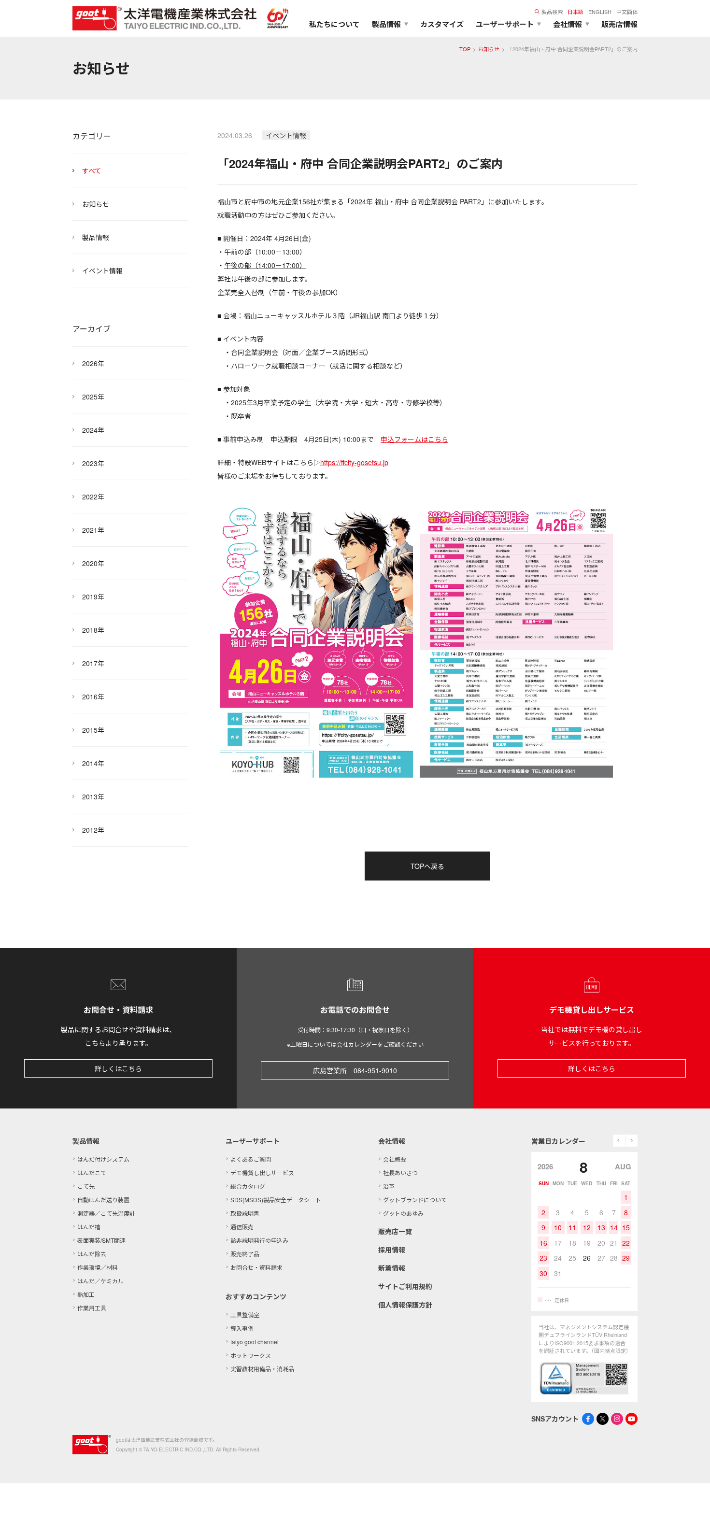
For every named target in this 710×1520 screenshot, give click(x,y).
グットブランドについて (415, 1199)
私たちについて (334, 24)
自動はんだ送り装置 (103, 1199)
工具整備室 (244, 1314)
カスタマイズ (442, 24)
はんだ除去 (91, 1254)
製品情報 (95, 237)
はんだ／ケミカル (100, 1281)
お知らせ (488, 49)
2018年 (93, 630)
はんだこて (91, 1172)
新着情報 (391, 1268)
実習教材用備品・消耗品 (262, 1368)
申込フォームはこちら (414, 439)
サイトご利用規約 (405, 1286)
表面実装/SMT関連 (101, 1240)
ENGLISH (599, 11)
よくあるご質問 (250, 1159)
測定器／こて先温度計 (106, 1213)
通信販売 (242, 1226)
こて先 (86, 1186)
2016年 (93, 696)
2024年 (93, 430)
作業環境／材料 (97, 1267)
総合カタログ (247, 1186)
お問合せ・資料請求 (256, 1267)
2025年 (93, 396)
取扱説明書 (244, 1213)
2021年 (93, 530)
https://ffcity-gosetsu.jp (354, 462)
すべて (91, 170)
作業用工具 (91, 1308)
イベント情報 (102, 270)
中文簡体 (627, 11)
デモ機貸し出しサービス (262, 1172)
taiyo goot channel (254, 1341)
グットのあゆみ (403, 1213)
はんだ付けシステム (103, 1159)
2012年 (93, 830)
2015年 (93, 730)
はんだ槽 (88, 1226)
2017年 (93, 663)
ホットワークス (250, 1355)
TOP (464, 49)
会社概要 (394, 1159)
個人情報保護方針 (405, 1304)
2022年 (93, 496)
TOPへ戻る (427, 866)
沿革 (389, 1186)
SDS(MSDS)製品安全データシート (275, 1199)
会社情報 (391, 1140)
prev (619, 1141)
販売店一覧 (395, 1231)
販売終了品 (244, 1254)
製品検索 (552, 11)
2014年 (93, 763)
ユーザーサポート (253, 1140)
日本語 (575, 11)
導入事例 (242, 1328)
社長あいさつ (400, 1172)
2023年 (93, 463)
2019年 (93, 596)
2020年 (93, 563)
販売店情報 (619, 24)
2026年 (93, 363)
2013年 (93, 796)
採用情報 (391, 1249)
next (631, 1141)
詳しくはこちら (118, 1068)
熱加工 (86, 1294)
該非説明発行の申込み (259, 1240)
